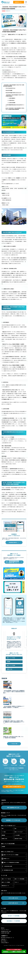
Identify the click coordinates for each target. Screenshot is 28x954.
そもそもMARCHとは (10, 88)
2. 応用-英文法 (11, 100)
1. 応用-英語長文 (11, 98)
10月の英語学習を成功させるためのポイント (15, 105)
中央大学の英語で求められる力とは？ (14, 93)
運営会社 (2, 928)
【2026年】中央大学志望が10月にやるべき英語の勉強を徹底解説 (13, 85)
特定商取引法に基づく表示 (6, 931)
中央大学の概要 (9, 90)
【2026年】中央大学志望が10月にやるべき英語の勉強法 (15, 95)
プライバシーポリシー (5, 929)
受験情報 (3, 11)
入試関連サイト (4, 936)
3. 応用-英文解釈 (11, 103)
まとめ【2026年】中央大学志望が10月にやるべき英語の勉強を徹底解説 (15, 108)
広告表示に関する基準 (5, 933)
